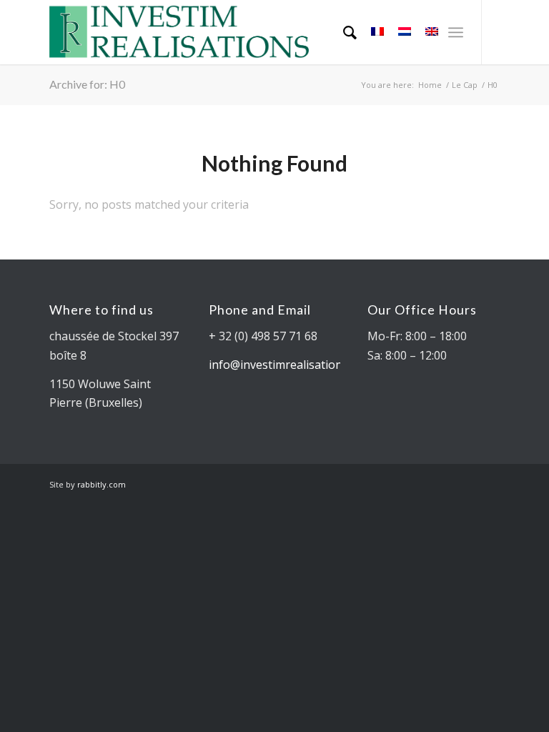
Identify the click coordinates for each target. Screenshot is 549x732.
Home (430, 84)
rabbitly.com (101, 484)
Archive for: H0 (87, 84)
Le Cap (465, 84)
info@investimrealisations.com (290, 364)
